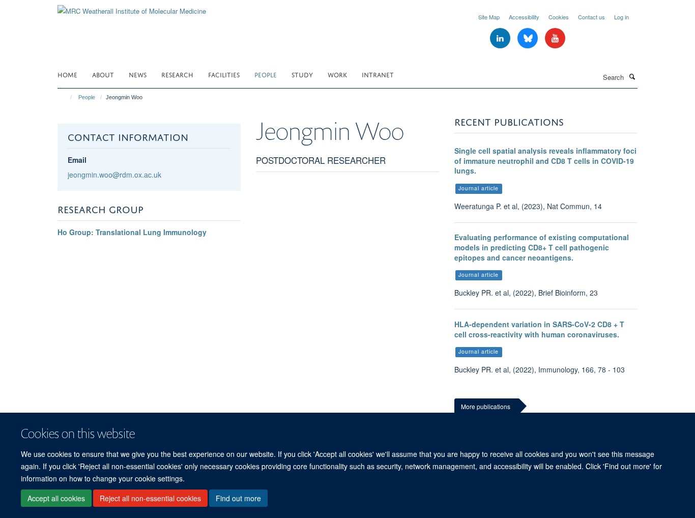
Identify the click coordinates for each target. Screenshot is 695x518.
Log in (621, 17)
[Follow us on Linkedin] (501, 38)
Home (67, 74)
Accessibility (524, 17)
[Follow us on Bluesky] (528, 38)
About (103, 74)
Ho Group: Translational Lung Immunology (132, 232)
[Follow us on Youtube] (555, 38)
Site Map (489, 17)
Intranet (378, 74)
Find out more (238, 498)
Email (77, 160)
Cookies (558, 17)
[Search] (632, 76)
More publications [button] (485, 406)
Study (302, 74)
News (138, 74)
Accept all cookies (56, 498)
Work (337, 74)
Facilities (224, 74)
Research (177, 74)
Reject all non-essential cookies (150, 498)
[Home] (66, 97)
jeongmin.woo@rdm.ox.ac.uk (114, 174)
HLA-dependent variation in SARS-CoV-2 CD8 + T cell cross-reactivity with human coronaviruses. (539, 329)
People (265, 74)
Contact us (591, 17)
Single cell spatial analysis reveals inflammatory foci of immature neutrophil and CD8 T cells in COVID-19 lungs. (545, 161)
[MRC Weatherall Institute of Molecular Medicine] (131, 7)
